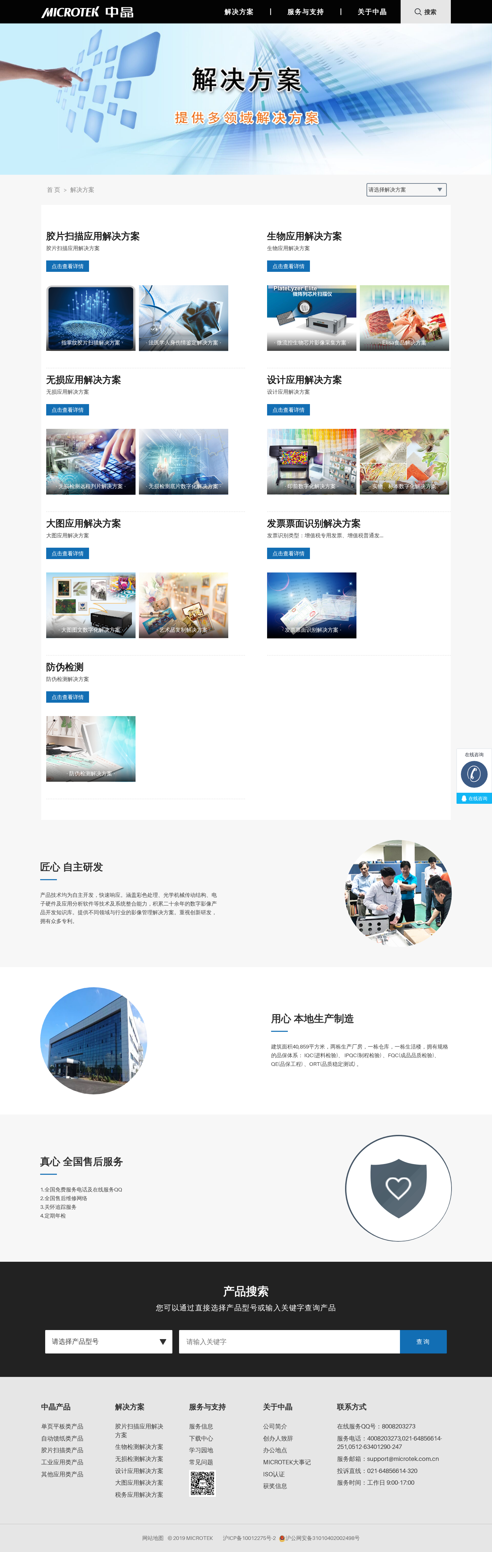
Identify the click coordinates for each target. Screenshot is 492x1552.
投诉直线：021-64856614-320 (377, 1470)
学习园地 (201, 1450)
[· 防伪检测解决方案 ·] (91, 748)
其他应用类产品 (62, 1474)
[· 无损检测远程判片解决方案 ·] (91, 461)
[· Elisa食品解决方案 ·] (404, 317)
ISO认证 (274, 1474)
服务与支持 (306, 12)
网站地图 (153, 1538)
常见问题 (201, 1462)
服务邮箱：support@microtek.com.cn (388, 1458)
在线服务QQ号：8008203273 (376, 1426)
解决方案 (239, 12)
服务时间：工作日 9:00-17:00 (375, 1482)
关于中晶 (372, 12)
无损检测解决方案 (139, 1458)
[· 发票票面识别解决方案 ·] (311, 605)
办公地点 (275, 1450)
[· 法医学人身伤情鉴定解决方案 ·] (183, 317)
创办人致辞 (278, 1438)
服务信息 (201, 1426)
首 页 (53, 189)
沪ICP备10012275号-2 (249, 1538)
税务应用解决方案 (139, 1494)
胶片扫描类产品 (62, 1450)
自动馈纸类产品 (62, 1438)
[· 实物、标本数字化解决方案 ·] (404, 461)
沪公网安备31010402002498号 (322, 1538)
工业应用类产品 (62, 1462)
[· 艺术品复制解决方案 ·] (183, 605)
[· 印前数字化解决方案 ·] (311, 461)
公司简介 (275, 1426)
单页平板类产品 (62, 1426)
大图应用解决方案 (139, 1482)
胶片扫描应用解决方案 (139, 1431)
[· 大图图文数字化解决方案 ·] (91, 605)
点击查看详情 (68, 266)
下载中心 (201, 1438)
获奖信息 (275, 1485)
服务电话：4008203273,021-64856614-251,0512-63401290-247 (389, 1443)
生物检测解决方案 (139, 1446)
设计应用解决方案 (139, 1470)
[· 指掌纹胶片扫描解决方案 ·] (91, 317)
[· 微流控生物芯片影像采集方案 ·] (311, 317)
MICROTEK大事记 (287, 1462)
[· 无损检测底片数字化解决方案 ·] (183, 461)
